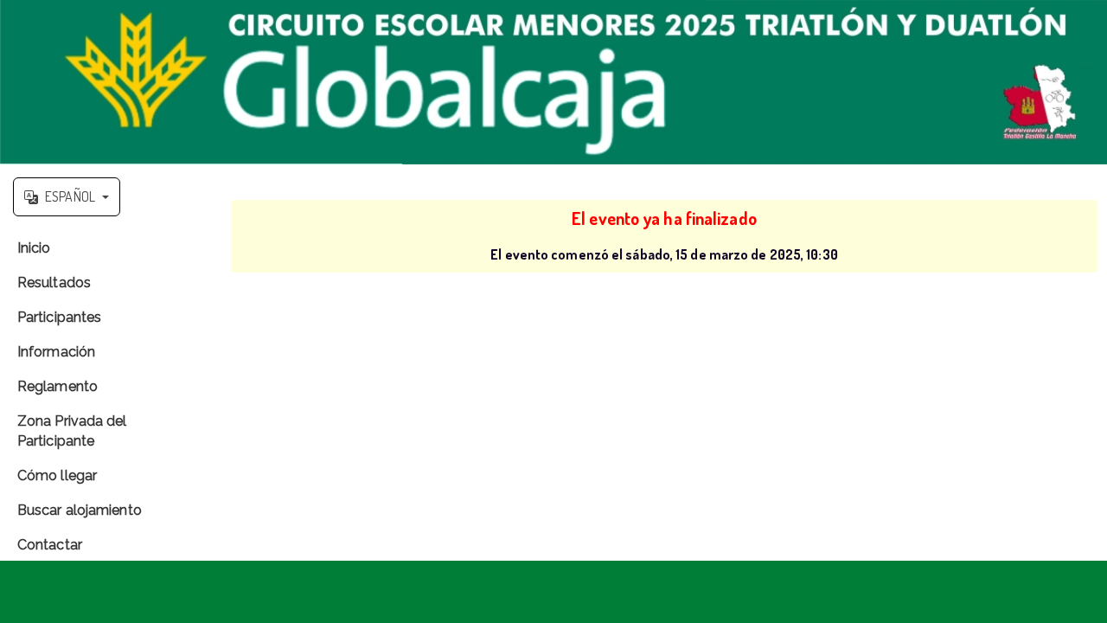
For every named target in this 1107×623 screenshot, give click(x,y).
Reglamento (57, 386)
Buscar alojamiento (79, 510)
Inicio (34, 248)
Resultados (54, 282)
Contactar (49, 544)
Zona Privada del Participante (72, 431)
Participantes (59, 317)
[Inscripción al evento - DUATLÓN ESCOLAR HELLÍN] (553, 82)
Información (56, 352)
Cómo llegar (57, 475)
